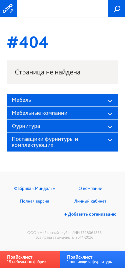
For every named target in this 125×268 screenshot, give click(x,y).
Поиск (116, 8)
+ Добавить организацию (90, 214)
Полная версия (34, 201)
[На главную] (8, 8)
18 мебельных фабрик (26, 259)
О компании (90, 188)
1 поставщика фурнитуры (90, 259)
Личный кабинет (90, 201)
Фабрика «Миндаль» (34, 188)
